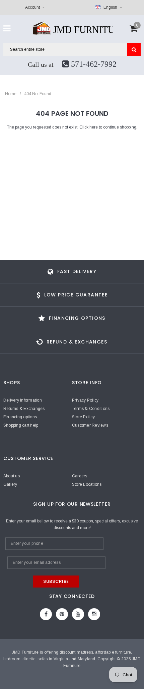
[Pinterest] (62, 614)
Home (10, 93)
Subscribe (56, 581)
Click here (89, 127)
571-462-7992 (93, 64)
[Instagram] (94, 614)
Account (32, 7)
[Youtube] (78, 614)
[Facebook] (46, 614)
